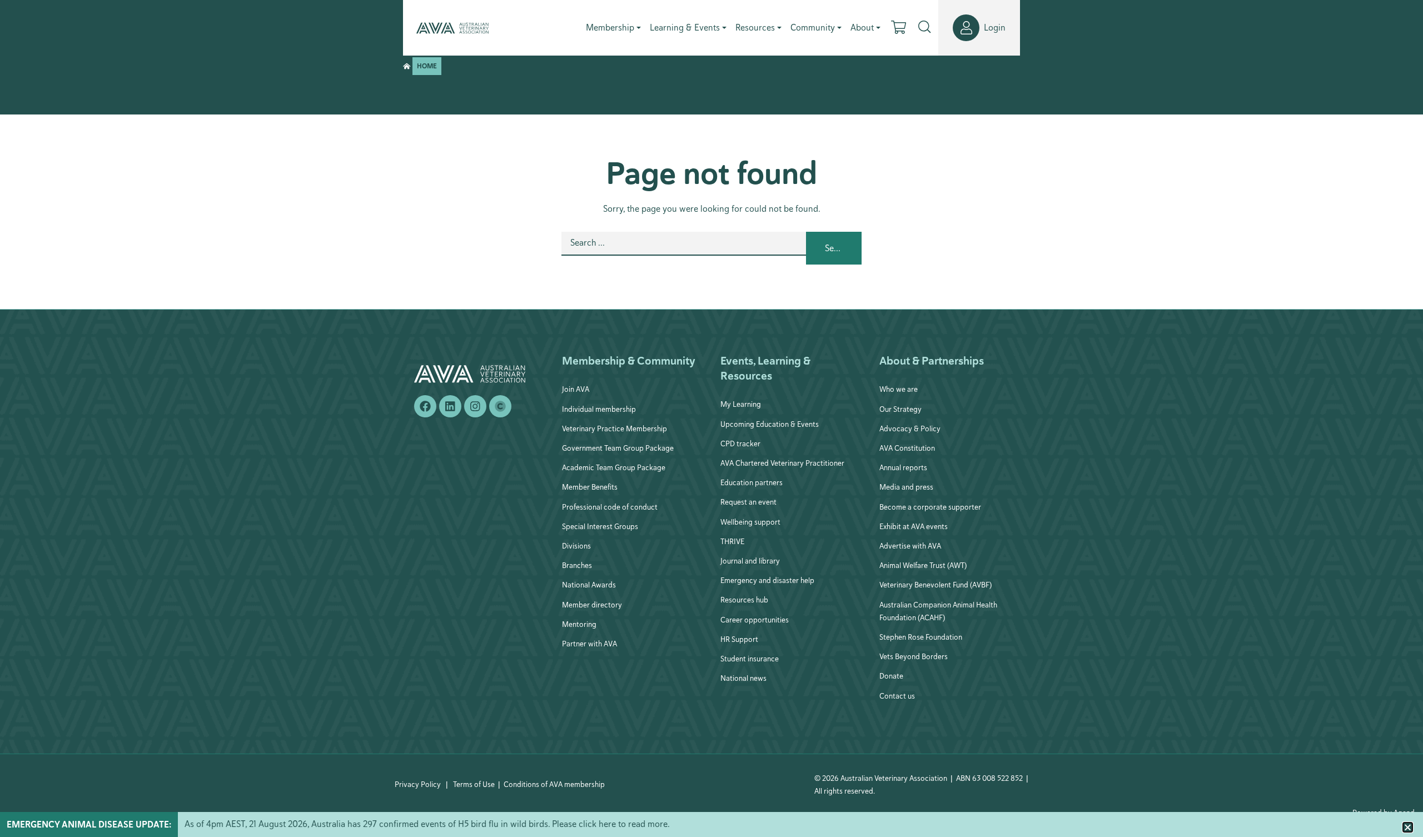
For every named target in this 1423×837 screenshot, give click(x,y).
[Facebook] (425, 406)
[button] (1408, 827)
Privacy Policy (418, 784)
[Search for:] (683, 248)
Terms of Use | (476, 784)
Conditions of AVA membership (554, 784)
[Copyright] (500, 406)
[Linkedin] (450, 406)
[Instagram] (475, 406)
